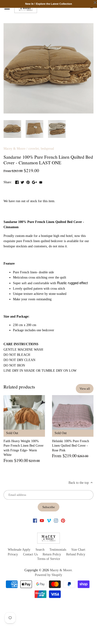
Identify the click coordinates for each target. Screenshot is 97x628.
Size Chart (78, 549)
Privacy (13, 554)
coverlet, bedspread (41, 148)
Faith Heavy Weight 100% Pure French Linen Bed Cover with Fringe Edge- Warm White (24, 448)
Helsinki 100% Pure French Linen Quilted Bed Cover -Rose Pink (70, 445)
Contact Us (30, 554)
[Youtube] (42, 520)
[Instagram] (56, 520)
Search (40, 549)
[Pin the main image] (28, 181)
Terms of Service (48, 559)
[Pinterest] (63, 520)
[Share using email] (40, 181)
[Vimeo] (49, 520)
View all (85, 388)
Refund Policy (75, 554)
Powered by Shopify (48, 575)
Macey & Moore (14, 148)
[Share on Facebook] (17, 181)
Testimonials (57, 549)
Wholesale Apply (19, 549)
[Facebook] (35, 520)
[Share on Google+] (34, 181)
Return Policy (52, 554)
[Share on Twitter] (22, 181)
